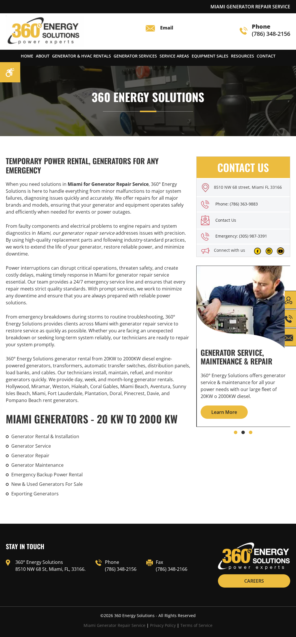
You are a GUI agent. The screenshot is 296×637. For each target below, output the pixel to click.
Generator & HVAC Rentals (81, 56)
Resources (242, 56)
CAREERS (254, 581)
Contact (266, 56)
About (42, 56)
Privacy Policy (163, 625)
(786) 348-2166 (171, 569)
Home (27, 56)
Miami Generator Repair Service (114, 625)
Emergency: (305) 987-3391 (241, 236)
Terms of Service (196, 625)
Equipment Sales (210, 56)
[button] (235, 432)
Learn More (224, 412)
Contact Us (225, 220)
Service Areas (174, 56)
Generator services (135, 56)
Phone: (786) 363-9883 (236, 204)
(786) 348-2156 (271, 30)
